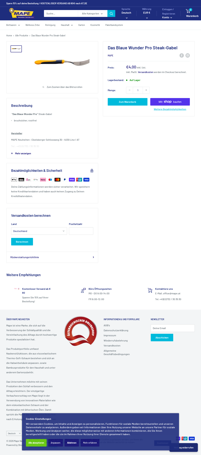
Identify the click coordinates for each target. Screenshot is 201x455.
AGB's (107, 325)
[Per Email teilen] (187, 55)
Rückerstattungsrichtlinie (24, 257)
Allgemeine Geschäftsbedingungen (117, 352)
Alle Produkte (21, 35)
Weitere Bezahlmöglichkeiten (170, 108)
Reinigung (50, 25)
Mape (110, 55)
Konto (166, 17)
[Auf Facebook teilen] (181, 55)
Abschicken (161, 337)
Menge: (112, 89)
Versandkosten (145, 71)
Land (14, 223)
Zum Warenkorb (127, 101)
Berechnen (22, 241)
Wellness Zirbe (32, 25)
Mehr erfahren (90, 442)
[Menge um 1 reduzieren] (129, 90)
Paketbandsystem (114, 25)
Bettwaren (11, 25)
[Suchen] (111, 13)
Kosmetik (95, 25)
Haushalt (65, 25)
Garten (81, 25)
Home (9, 35)
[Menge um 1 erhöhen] (146, 90)
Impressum (110, 335)
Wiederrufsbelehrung (116, 340)
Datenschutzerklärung (116, 330)
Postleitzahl (75, 223)
